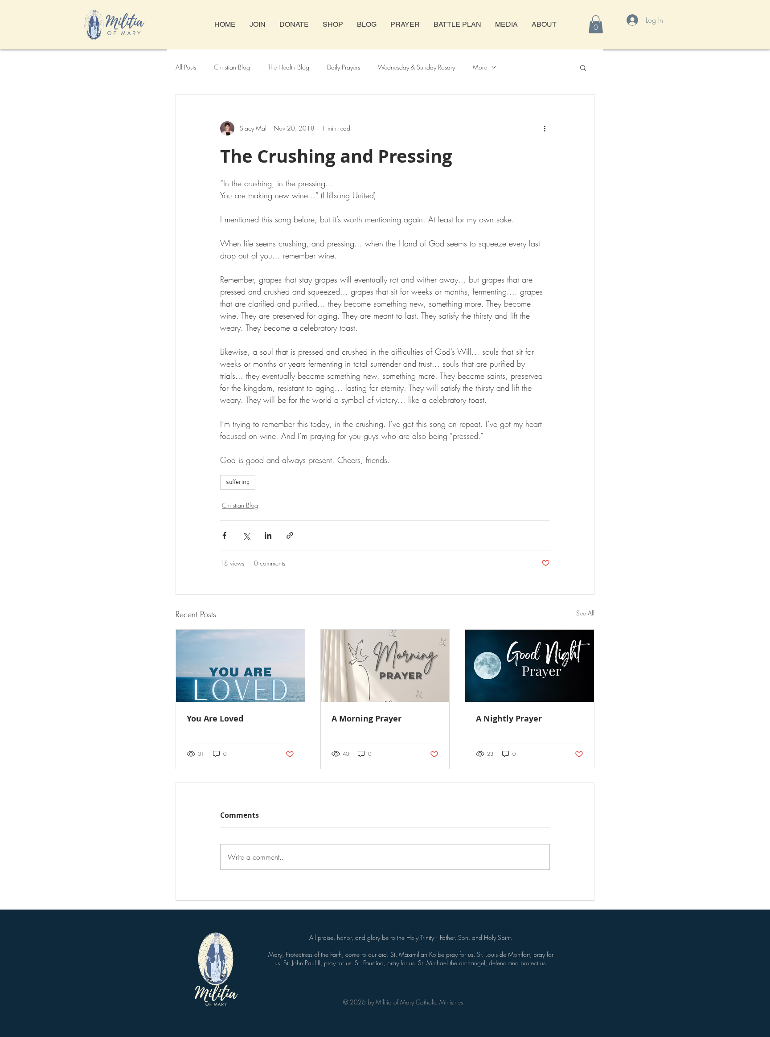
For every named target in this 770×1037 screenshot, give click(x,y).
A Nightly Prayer (509, 718)
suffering (238, 482)
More (480, 67)
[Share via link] (290, 535)
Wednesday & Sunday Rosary (416, 67)
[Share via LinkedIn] (268, 535)
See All (585, 613)
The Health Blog (288, 67)
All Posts (186, 67)
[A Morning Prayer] (385, 666)
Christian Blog (232, 67)
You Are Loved (215, 718)
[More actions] (544, 128)
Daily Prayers (343, 67)
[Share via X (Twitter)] (246, 535)
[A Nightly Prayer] (529, 666)
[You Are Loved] (240, 666)
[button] (595, 24)
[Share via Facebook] (224, 535)
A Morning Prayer (366, 718)
